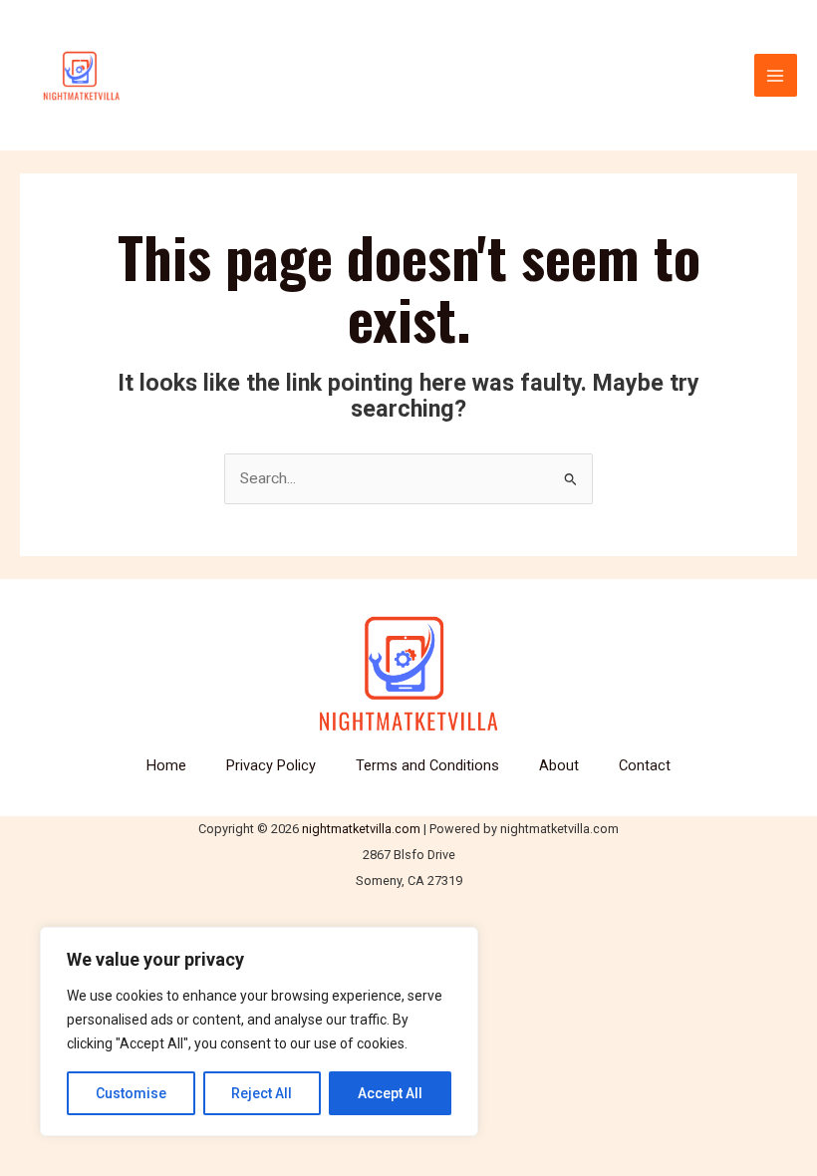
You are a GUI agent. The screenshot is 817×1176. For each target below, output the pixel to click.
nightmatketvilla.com (361, 828)
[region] (259, 1031)
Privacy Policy (271, 765)
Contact (645, 765)
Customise (131, 1093)
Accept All (390, 1093)
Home (166, 765)
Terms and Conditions (427, 765)
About (559, 765)
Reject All (261, 1093)
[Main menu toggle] (775, 75)
